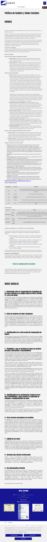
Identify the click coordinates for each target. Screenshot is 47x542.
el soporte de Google (31, 237)
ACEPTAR (23, 538)
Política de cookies (23, 532)
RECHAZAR (32, 535)
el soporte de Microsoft (24, 241)
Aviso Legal (10, 522)
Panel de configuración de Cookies (23, 264)
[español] (44, 7)
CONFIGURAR (14, 535)
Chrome (10, 235)
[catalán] (46, 7)
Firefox (10, 242)
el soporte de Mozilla (33, 244)
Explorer (10, 239)
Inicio (5, 522)
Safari (9, 246)
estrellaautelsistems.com (24, 501)
